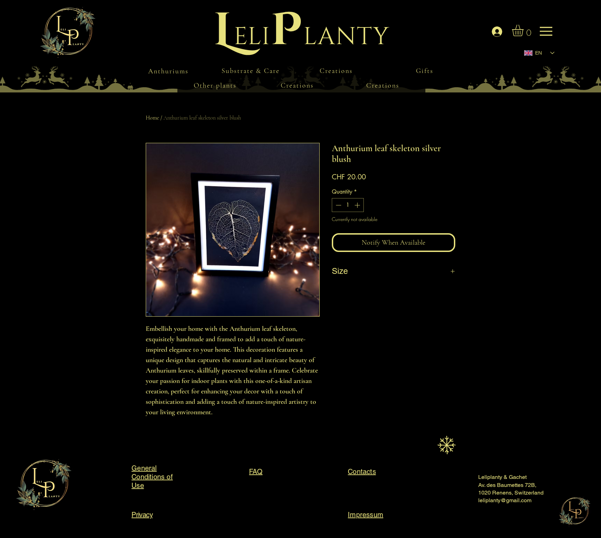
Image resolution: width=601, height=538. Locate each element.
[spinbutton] (348, 205)
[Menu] (74, 35)
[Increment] (358, 205)
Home (152, 117)
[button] (524, 30)
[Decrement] (338, 205)
